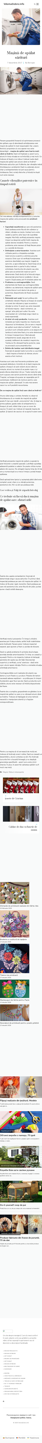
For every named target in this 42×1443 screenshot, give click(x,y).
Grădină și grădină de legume (14, 1378)
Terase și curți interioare (13, 1381)
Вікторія (31, 63)
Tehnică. (7, 1386)
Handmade (8, 1369)
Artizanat (8, 1356)
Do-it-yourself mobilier (12, 1383)
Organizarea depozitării (13, 1391)
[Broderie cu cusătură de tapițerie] (14, 924)
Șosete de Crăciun (14, 798)
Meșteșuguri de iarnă (12, 1366)
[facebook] (3, 1401)
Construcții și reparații (13, 1376)
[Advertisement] (21, 117)
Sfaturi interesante (16, 772)
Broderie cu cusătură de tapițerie (13, 939)
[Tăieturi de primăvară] (14, 959)
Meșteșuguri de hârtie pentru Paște (14, 1000)
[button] (35, 4)
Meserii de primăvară (11, 1358)
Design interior (10, 1353)
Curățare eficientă (11, 1389)
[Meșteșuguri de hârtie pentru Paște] (14, 989)
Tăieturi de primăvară (9, 975)
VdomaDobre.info (23, 1423)
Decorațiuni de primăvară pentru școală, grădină (19, 1023)
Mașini (5, 772)
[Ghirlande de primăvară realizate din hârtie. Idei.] (14, 893)
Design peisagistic (11, 1351)
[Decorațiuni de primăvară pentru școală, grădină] (14, 1013)
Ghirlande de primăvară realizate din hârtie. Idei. (19, 906)
